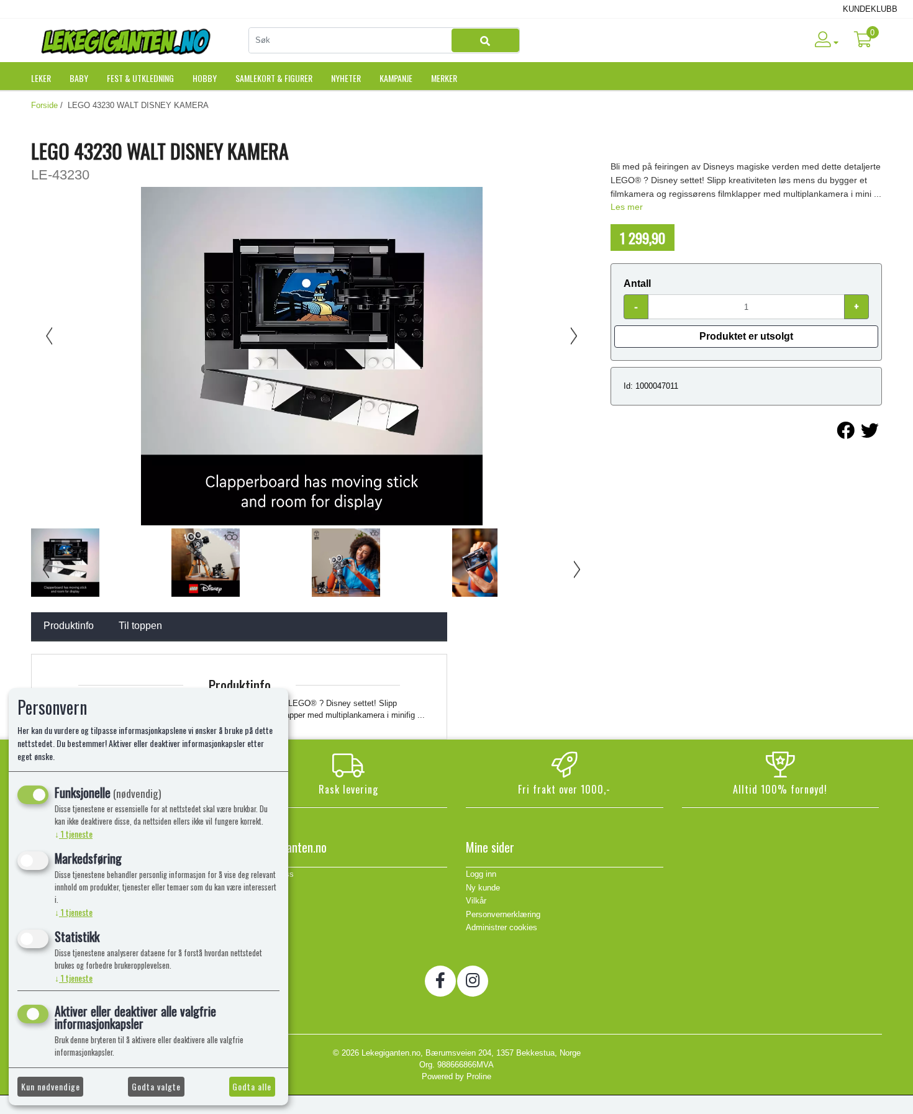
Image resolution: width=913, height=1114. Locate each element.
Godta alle (251, 1086)
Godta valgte (156, 1086)
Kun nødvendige (50, 1086)
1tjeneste (74, 833)
